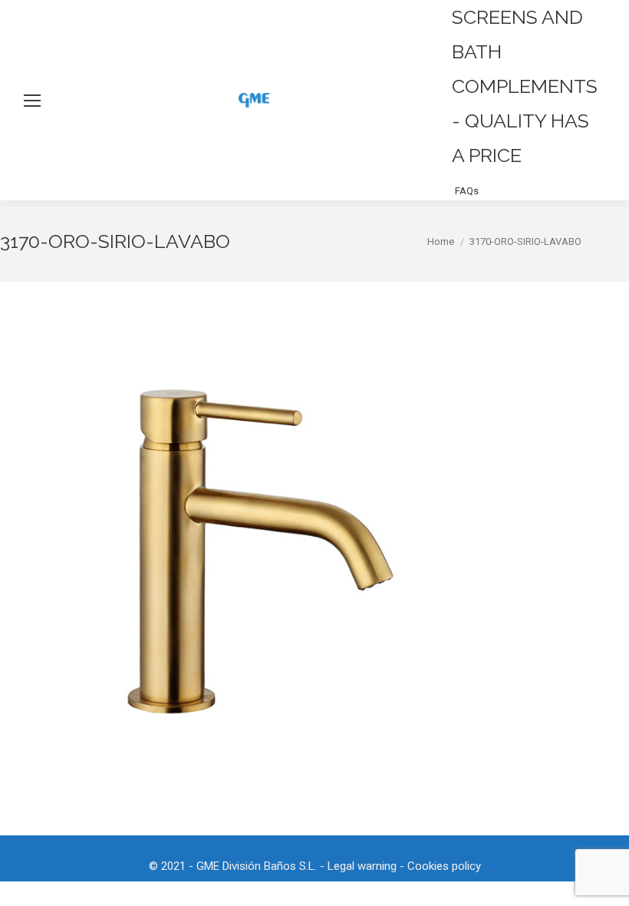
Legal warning (362, 866)
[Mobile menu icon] (32, 100)
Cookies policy (444, 866)
